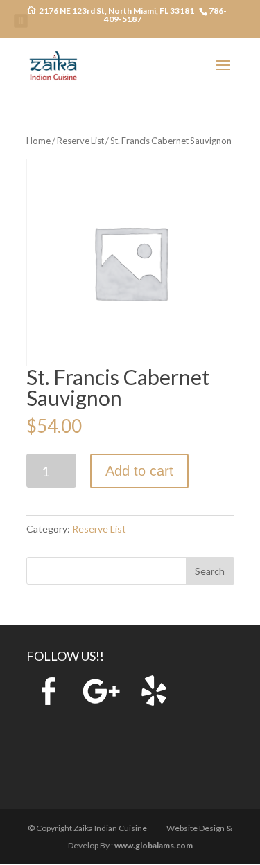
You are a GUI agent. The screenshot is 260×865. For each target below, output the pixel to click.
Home (38, 140)
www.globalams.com (153, 845)
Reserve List (80, 140)
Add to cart (139, 471)
